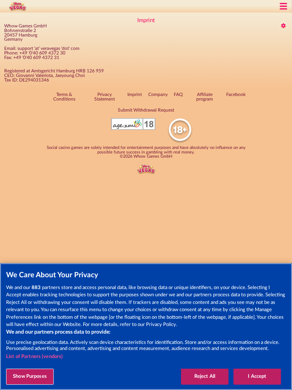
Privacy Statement (104, 96)
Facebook (236, 94)
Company (158, 94)
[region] (146, 326)
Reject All (204, 376)
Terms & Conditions (64, 96)
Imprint (134, 94)
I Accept (257, 376)
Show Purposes (30, 376)
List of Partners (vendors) (34, 356)
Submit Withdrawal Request (146, 110)
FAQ (178, 94)
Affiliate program (204, 96)
